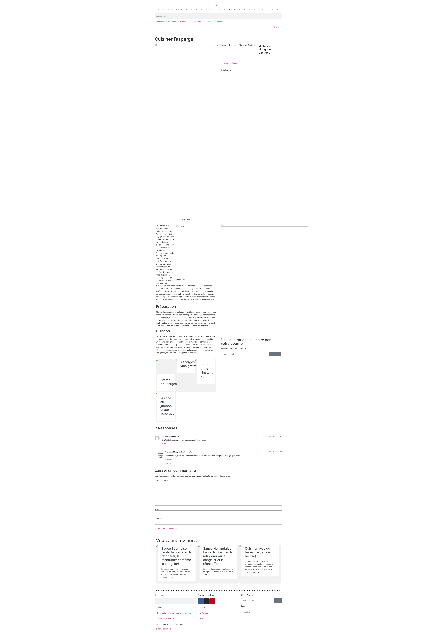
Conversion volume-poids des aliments (174, 613)
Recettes (172, 22)
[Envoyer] (275, 354)
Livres (208, 22)
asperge (227, 63)
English (277, 27)
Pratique (183, 22)
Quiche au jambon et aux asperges (167, 405)
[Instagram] (206, 601)
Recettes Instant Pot (165, 618)
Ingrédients (197, 22)
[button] (221, 75)
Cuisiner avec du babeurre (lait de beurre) (257, 552)
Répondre (164, 443)
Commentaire (161, 480)
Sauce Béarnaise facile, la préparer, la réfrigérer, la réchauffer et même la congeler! (176, 556)
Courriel (158, 518)
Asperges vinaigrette (188, 364)
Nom (157, 509)
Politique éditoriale (163, 629)
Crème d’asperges (168, 382)
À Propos (204, 613)
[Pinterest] (212, 601)
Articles (160, 22)
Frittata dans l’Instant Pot (207, 370)
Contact (203, 618)
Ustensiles (220, 22)
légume (235, 63)
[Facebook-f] (201, 601)
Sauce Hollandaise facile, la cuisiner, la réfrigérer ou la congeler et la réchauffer (218, 556)
